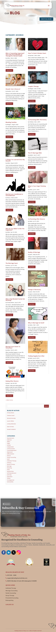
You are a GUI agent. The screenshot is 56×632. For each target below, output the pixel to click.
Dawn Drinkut (10, 426)
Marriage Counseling (12, 590)
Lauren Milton (10, 421)
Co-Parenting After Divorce (36, 219)
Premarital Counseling (12, 598)
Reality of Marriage (34, 252)
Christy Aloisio (10, 302)
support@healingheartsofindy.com (17, 578)
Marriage (9, 466)
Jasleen (31, 155)
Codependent (10, 447)
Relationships (10, 471)
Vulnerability (10, 481)
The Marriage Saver (12, 263)
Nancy (8, 197)
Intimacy (9, 462)
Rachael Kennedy (11, 418)
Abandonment (10, 438)
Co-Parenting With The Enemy (37, 120)
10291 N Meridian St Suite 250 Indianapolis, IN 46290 (22, 581)
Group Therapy (10, 595)
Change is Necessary (34, 289)
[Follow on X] (13, 552)
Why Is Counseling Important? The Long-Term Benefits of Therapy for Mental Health (15, 54)
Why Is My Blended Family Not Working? (15, 299)
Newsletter (7, 504)
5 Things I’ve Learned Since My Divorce (15, 160)
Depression (10, 452)
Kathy (8, 58)
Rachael (31, 55)
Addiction (9, 440)
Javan (8, 383)
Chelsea (31, 122)
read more (9, 70)
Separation (9, 476)
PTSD (8, 469)
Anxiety (9, 445)
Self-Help (9, 475)
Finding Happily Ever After (36, 356)
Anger (8, 443)
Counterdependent (11, 450)
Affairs (8, 441)
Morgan (9, 124)
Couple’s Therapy (33, 86)
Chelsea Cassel (10, 415)
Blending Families (11, 122)
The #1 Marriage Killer (35, 153)
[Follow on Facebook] (3, 552)
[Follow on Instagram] (18, 552)
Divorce (9, 455)
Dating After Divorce (12, 381)
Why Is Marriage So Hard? (36, 323)
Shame (8, 478)
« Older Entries (9, 400)
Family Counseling (11, 457)
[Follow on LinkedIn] (8, 552)
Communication (11, 448)
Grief (8, 459)
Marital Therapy (11, 464)
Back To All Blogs (46, 19)
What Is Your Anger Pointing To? (37, 186)
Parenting (9, 468)
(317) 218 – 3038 (11, 575)
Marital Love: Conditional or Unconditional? (14, 194)
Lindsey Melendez (11, 424)
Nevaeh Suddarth (11, 429)
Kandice (9, 91)
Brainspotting (9, 600)
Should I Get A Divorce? (13, 89)
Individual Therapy (11, 461)
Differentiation (10, 454)
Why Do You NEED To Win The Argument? (15, 229)
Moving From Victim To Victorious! (13, 347)
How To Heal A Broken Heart (37, 53)
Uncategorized (10, 480)
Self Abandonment (11, 473)
